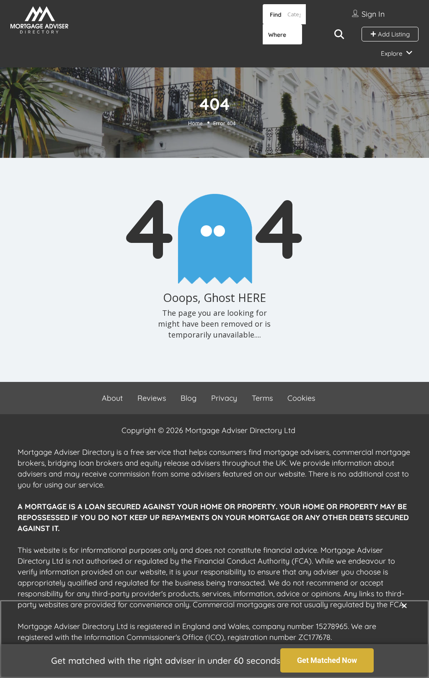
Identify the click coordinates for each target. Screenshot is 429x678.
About (112, 398)
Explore (391, 53)
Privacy (224, 398)
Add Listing (393, 34)
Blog (188, 398)
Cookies (301, 398)
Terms (262, 398)
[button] (404, 605)
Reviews (151, 398)
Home (195, 123)
